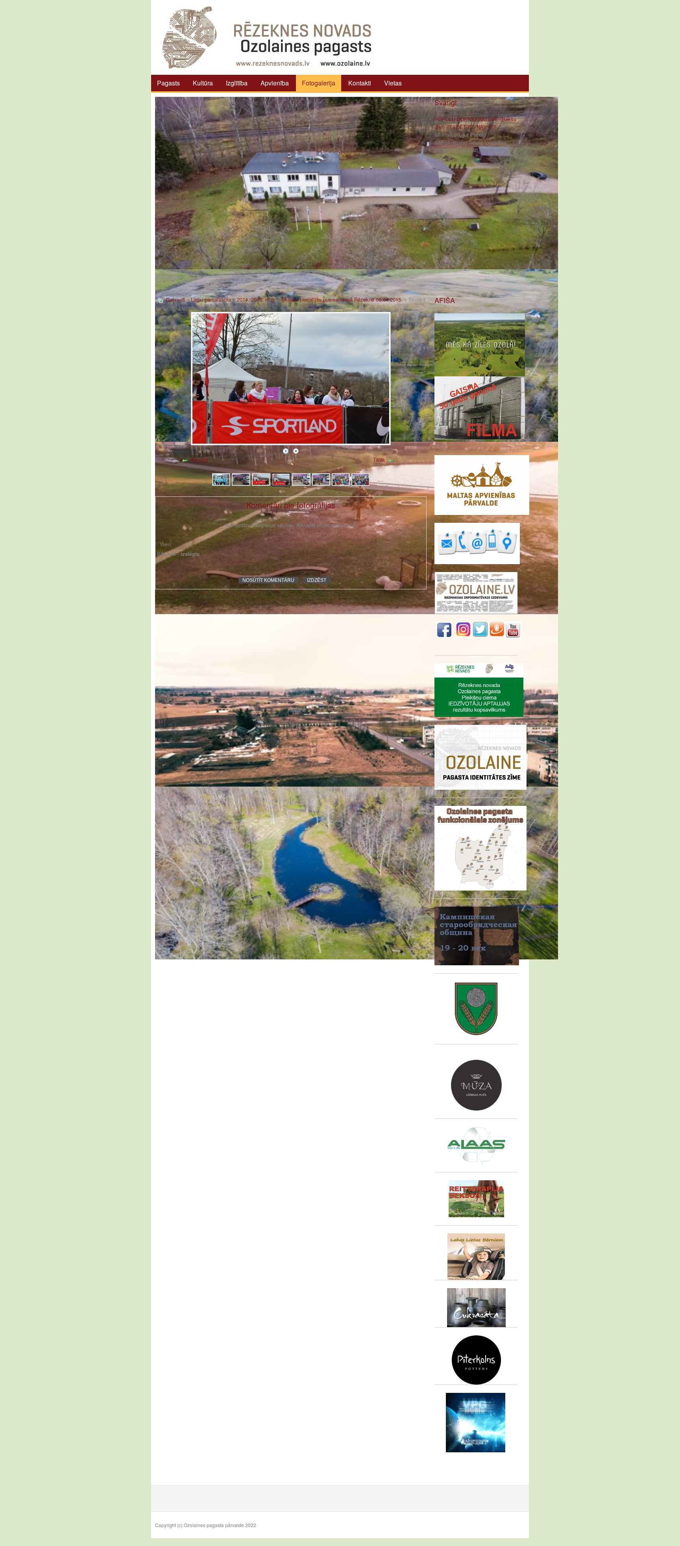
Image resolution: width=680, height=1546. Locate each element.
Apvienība (275, 82)
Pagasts (168, 82)
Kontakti (359, 82)
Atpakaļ (199, 459)
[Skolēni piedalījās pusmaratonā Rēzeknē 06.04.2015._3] (261, 478)
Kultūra (203, 82)
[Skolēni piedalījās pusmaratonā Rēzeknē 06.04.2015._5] (301, 478)
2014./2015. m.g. (256, 299)
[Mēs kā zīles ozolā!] (479, 344)
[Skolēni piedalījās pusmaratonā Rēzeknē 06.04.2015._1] (221, 478)
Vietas (393, 82)
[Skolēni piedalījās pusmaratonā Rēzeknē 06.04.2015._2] (241, 478)
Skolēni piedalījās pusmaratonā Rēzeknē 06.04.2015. (342, 299)
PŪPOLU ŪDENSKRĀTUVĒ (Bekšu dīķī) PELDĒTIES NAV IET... (475, 123)
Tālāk (379, 459)
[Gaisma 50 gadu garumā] (479, 407)
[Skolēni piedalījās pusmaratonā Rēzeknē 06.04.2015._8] (360, 478)
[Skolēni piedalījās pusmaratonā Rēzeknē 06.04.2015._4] (281, 478)
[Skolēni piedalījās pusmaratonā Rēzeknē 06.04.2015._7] (341, 478)
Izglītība (237, 82)
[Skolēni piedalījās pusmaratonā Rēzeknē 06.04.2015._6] (321, 478)
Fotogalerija (318, 82)
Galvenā (175, 299)
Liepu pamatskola (211, 299)
